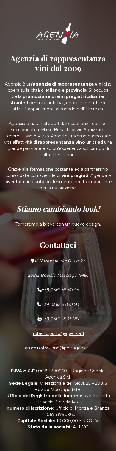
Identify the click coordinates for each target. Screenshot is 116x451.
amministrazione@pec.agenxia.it (58, 348)
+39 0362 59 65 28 (60, 319)
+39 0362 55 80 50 (60, 304)
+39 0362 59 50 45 (60, 289)
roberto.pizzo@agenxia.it (58, 333)
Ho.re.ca (94, 109)
